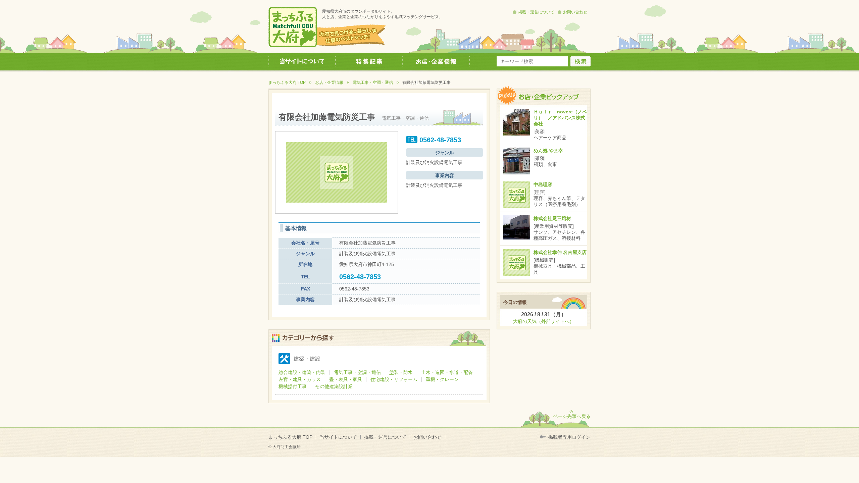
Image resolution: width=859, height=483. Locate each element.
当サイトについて (338, 437)
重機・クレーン (442, 379)
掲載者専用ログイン (569, 437)
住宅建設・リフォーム (393, 379)
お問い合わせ (575, 12)
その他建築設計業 (334, 386)
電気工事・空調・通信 (373, 82)
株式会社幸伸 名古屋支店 (560, 252)
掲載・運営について (536, 12)
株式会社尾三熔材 (552, 218)
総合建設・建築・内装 (302, 372)
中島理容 (543, 184)
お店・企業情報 (329, 82)
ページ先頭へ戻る (572, 416)
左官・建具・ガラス (300, 379)
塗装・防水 (401, 372)
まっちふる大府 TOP (287, 82)
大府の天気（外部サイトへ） (543, 321)
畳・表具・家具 (345, 379)
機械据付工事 (293, 386)
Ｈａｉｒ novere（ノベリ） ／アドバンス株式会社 (560, 117)
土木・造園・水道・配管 (447, 372)
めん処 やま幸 (548, 150)
